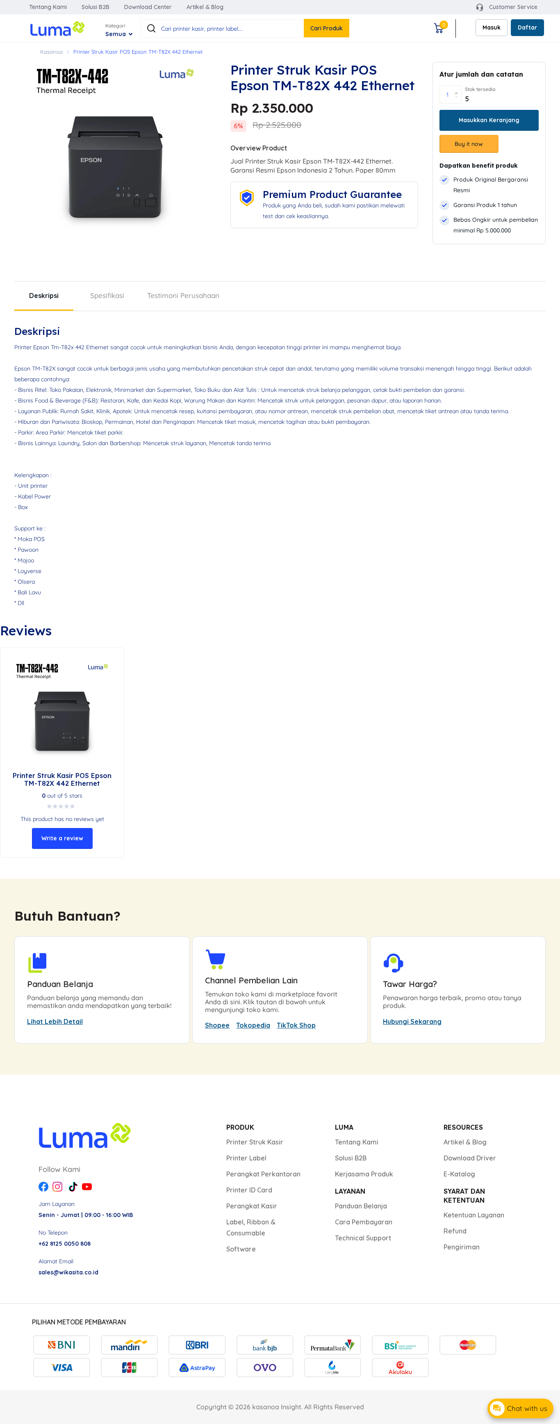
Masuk (492, 27)
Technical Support (363, 1238)
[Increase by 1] (458, 88)
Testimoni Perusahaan (183, 295)
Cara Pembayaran (363, 1222)
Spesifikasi (107, 295)
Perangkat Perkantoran (263, 1174)
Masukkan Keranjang (489, 120)
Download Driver (470, 1158)
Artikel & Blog (205, 7)
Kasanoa (51, 51)
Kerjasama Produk (364, 1174)
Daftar (527, 27)
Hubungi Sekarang (412, 1021)
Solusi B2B (95, 7)
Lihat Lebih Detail (55, 1021)
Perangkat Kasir (251, 1206)
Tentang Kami (48, 7)
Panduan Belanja (361, 1206)
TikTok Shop (296, 1025)
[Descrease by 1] (458, 101)
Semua (116, 34)
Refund (455, 1231)
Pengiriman (462, 1247)
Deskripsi (44, 295)
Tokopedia (253, 1025)
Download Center (148, 7)
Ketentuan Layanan (474, 1215)
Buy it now (469, 144)
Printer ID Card (249, 1190)
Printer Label (246, 1158)
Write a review (62, 838)
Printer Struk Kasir (254, 1142)
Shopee (217, 1025)
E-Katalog (459, 1174)
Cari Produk (326, 28)
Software (241, 1249)
